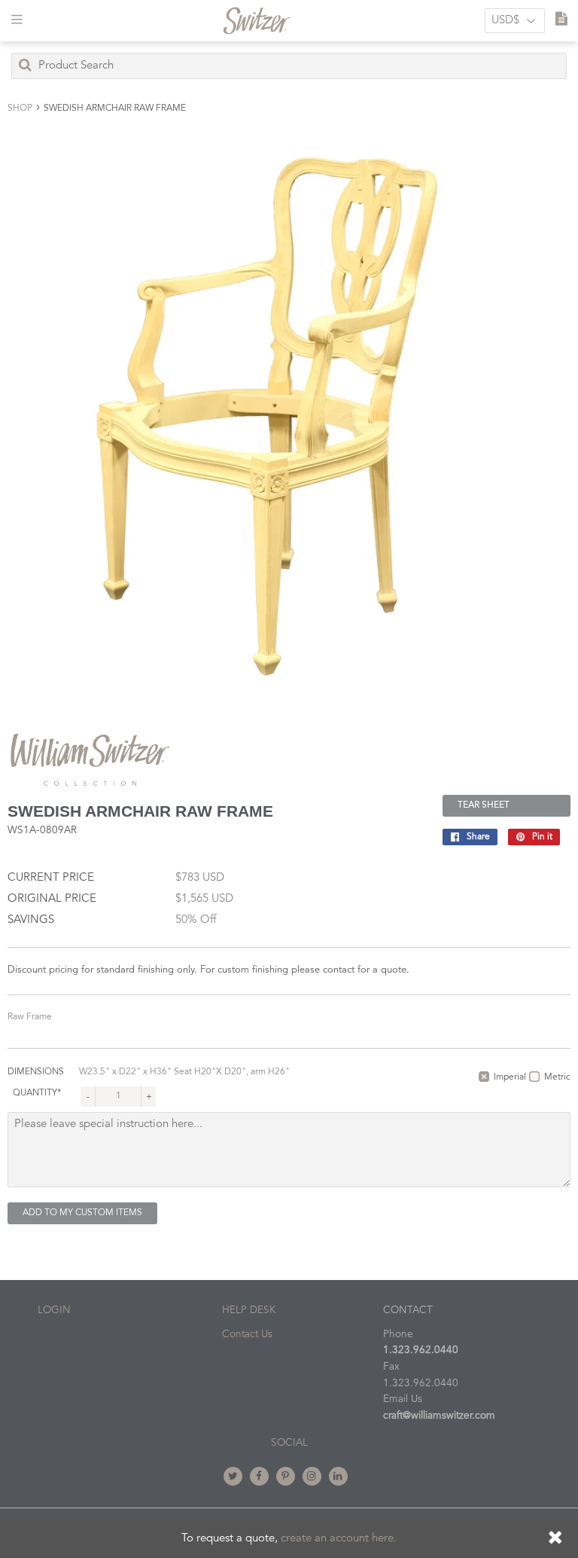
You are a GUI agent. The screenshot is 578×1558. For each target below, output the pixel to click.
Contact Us (247, 1335)
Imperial (510, 1077)
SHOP (20, 108)
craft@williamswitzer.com (439, 1416)
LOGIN (54, 1310)
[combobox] (289, 66)
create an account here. (339, 1538)
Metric (557, 1077)
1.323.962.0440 (420, 1350)
